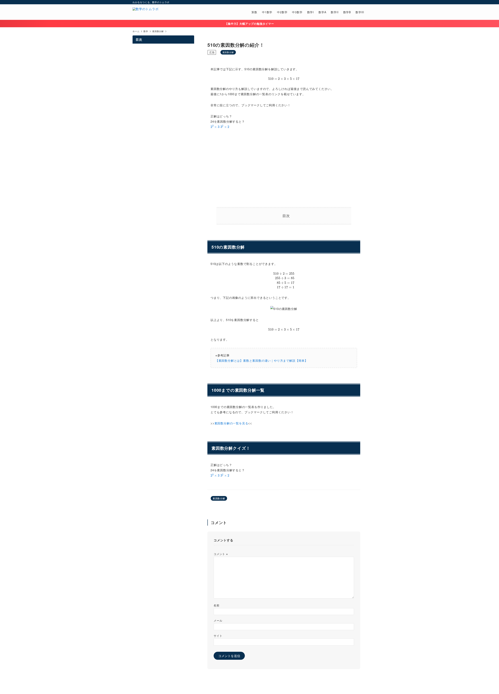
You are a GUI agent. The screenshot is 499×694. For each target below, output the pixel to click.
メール (218, 620)
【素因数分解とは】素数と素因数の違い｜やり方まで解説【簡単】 (261, 360)
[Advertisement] (284, 168)
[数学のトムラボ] (146, 12)
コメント (221, 554)
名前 (216, 605)
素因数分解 (228, 52)
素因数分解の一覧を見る (231, 423)
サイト (218, 635)
